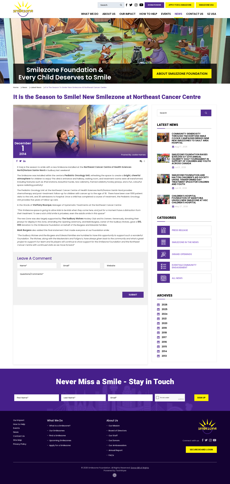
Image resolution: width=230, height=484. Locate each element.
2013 (164, 356)
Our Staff (113, 435)
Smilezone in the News (185, 242)
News (178, 14)
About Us (108, 14)
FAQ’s (111, 455)
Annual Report (116, 450)
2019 (164, 328)
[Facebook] (126, 5)
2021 (164, 319)
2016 (164, 342)
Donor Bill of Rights (140, 467)
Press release (180, 230)
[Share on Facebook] (17, 161)
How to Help (148, 14)
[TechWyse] (115, 476)
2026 (164, 305)
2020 (164, 323)
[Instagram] (136, 5)
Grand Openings (182, 254)
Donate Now (154, 5)
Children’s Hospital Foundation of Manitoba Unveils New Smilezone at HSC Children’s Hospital (190, 199)
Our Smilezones (57, 430)
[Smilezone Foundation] (23, 9)
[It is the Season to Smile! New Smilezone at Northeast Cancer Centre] (80, 131)
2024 (164, 314)
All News (177, 278)
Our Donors (114, 440)
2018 (164, 333)
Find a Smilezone (57, 435)
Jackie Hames (139, 154)
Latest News (36, 87)
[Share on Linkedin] (24, 161)
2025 (164, 309)
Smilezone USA (206, 5)
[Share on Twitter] (20, 161)
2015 (164, 347)
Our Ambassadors (117, 445)
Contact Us (194, 14)
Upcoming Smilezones (60, 440)
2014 (164, 351)
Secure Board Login (201, 449)
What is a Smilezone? (59, 425)
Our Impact (127, 14)
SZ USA (211, 14)
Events (166, 14)
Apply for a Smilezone (180, 5)
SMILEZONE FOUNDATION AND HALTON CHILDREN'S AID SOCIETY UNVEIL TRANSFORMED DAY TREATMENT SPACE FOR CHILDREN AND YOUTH (190, 179)
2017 (164, 337)
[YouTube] (141, 5)
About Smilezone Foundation (182, 73)
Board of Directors (118, 430)
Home (16, 87)
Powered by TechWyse (115, 470)
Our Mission (114, 425)
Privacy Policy (19, 444)
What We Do (89, 14)
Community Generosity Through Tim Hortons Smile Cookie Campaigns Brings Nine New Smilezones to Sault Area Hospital (190, 138)
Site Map (17, 440)
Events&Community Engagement (184, 266)
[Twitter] (131, 5)
